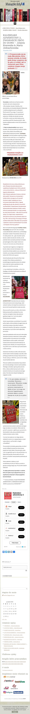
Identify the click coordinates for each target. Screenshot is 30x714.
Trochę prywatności (7, 670)
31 (7, 616)
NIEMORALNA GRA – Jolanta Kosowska (14, 637)
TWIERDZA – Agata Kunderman (12, 625)
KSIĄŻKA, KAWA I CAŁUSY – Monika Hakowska (15, 30)
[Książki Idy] (15, 4)
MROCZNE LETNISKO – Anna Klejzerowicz (14, 28)
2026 (21, 664)
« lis (3, 619)
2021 (6, 664)
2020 (3, 664)
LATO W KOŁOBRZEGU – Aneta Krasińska (14, 632)
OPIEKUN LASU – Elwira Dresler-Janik (13, 635)
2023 (12, 664)
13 (13, 608)
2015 (12, 661)
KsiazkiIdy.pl (15, 698)
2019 (24, 661)
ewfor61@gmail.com (9, 595)
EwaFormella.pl (8, 698)
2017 (18, 661)
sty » (6, 619)
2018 (21, 661)
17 (7, 611)
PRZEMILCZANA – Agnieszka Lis (12, 641)
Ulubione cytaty (9, 654)
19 (11, 611)
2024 (15, 664)
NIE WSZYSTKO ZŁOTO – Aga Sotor (13, 639)
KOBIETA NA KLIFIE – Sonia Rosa (12, 630)
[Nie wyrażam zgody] (28, 709)
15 (4, 611)
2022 (9, 664)
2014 (9, 661)
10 (7, 608)
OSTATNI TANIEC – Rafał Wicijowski (13, 628)
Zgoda (14, 712)
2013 (6, 661)
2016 (15, 661)
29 (4, 616)
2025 (18, 664)
